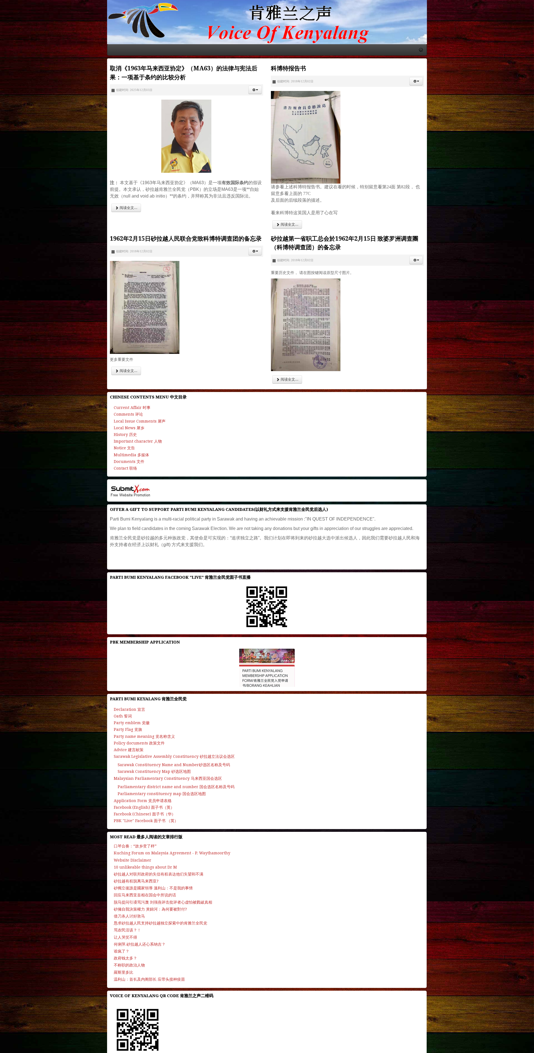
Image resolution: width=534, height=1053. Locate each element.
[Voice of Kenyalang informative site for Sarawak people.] (267, 36)
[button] (252, 110)
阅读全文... (23, 221)
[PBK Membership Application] (267, 674)
